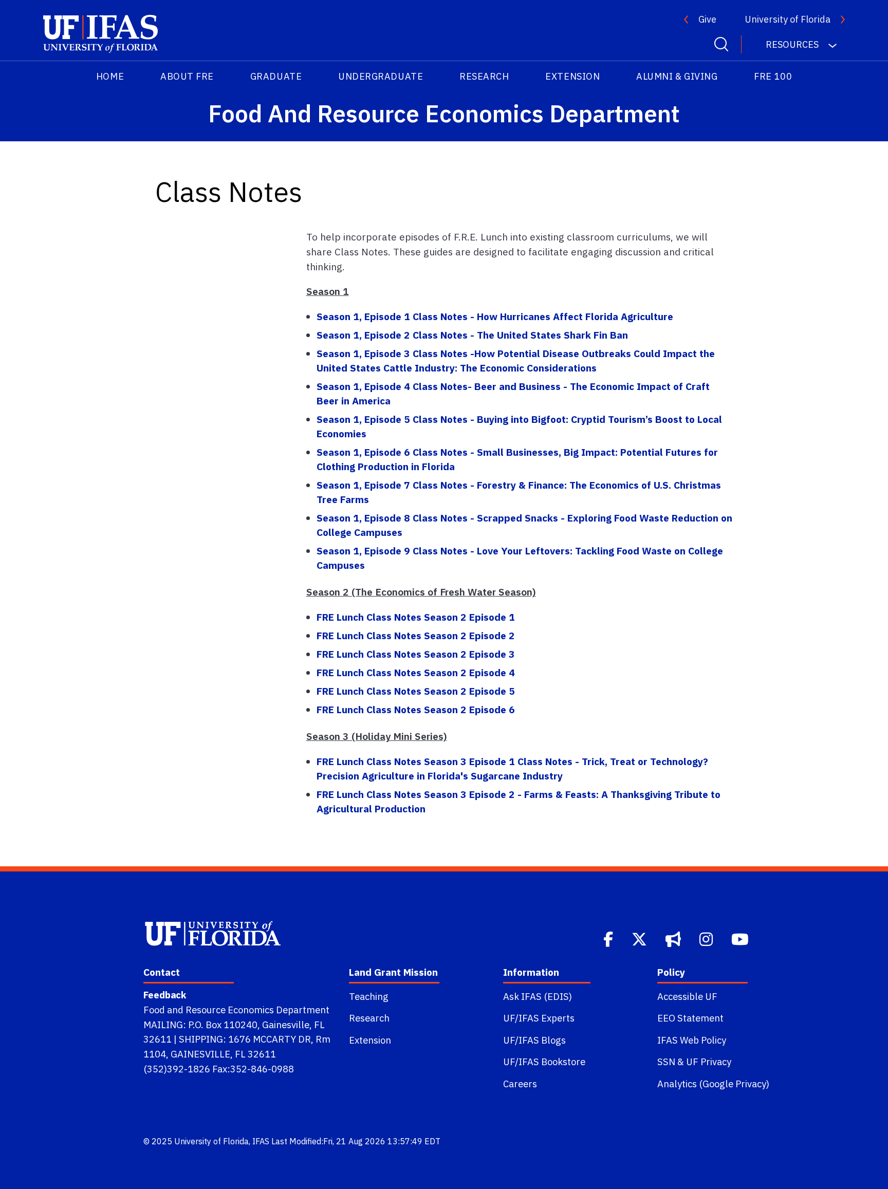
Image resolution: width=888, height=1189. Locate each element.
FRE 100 (773, 76)
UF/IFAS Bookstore (544, 1061)
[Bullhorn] (674, 938)
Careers (520, 1083)
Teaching (368, 996)
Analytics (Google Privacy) (713, 1083)
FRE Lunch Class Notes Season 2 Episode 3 (416, 653)
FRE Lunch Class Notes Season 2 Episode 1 (416, 616)
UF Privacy (708, 1061)
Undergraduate (380, 76)
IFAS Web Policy (691, 1040)
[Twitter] (640, 938)
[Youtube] (741, 938)
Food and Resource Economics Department (236, 1010)
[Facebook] (609, 938)
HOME (110, 76)
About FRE (187, 76)
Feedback (164, 995)
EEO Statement (690, 1018)
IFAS (260, 1141)
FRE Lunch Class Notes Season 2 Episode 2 (416, 635)
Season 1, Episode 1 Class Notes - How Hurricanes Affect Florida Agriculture (495, 316)
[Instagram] (707, 938)
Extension (572, 76)
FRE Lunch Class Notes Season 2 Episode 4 (416, 672)
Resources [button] (793, 44)
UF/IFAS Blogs (534, 1040)
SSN (666, 1061)
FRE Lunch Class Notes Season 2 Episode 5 (416, 690)
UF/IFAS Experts (539, 1018)
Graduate (276, 76)
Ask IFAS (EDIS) (537, 996)
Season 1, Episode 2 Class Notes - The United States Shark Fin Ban (472, 334)
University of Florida (787, 19)
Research (484, 76)
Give (707, 19)
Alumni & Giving (676, 76)
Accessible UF (687, 996)
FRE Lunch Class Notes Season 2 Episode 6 (416, 709)
